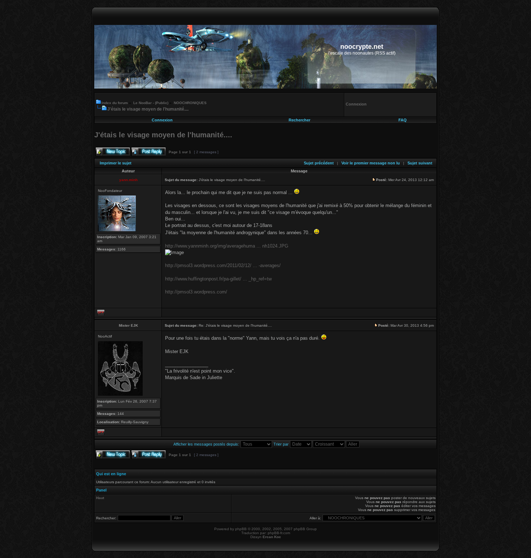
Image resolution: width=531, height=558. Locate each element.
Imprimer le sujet (115, 163)
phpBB (241, 529)
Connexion (162, 120)
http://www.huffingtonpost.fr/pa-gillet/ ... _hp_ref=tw (218, 279)
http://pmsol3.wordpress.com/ (196, 292)
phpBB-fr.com (279, 533)
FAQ (402, 120)
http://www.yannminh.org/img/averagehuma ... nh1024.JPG (226, 246)
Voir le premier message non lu (370, 163)
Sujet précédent (319, 163)
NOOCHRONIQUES (190, 103)
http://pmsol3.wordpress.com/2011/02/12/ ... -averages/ (223, 265)
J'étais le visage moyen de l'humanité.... (148, 109)
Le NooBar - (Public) (150, 103)
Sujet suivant (419, 163)
